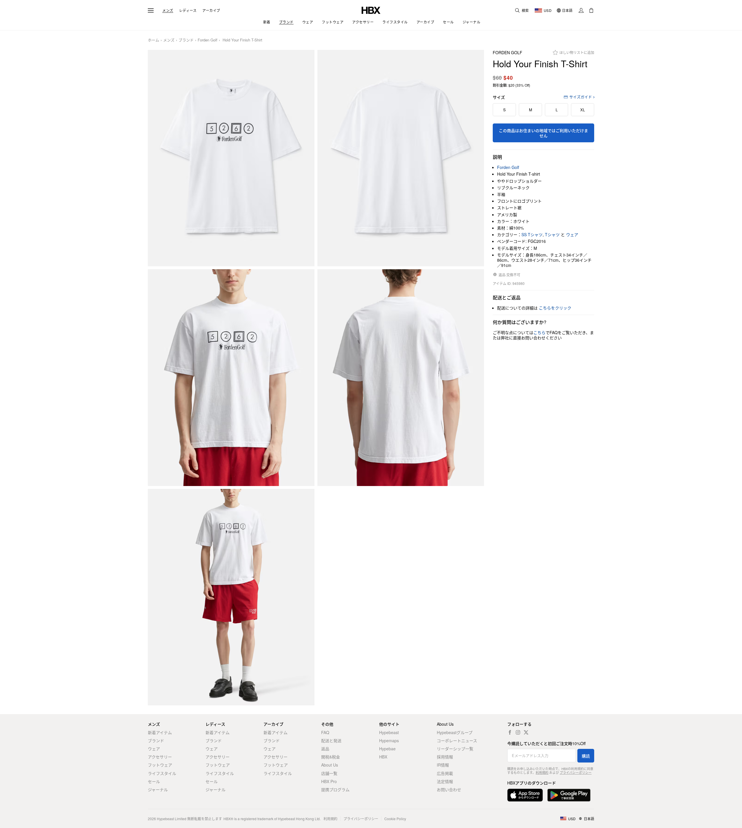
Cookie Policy (395, 818)
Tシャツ (552, 234)
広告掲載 (445, 773)
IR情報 (443, 764)
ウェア (572, 234)
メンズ (167, 10)
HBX (383, 756)
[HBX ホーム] (371, 9)
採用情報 (445, 756)
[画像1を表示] (231, 158)
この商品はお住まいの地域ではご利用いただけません (543, 133)
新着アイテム (160, 732)
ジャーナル (158, 789)
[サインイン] (581, 10)
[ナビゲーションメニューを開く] (151, 10)
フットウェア (160, 764)
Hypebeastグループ (454, 732)
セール (154, 781)
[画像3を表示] (231, 377)
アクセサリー (160, 756)
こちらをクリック (555, 308)
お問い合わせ (449, 789)
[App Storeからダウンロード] (525, 795)
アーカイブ (211, 10)
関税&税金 (330, 756)
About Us (329, 764)
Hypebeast (389, 732)
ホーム (153, 40)
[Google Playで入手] (569, 795)
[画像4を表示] (400, 377)
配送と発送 (331, 740)
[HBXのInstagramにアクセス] (518, 732)
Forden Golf (207, 40)
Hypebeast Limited (171, 818)
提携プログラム (335, 789)
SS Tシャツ (532, 234)
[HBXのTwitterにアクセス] (526, 732)
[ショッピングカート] (591, 10)
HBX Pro (329, 781)
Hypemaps (389, 740)
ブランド (186, 40)
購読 (586, 756)
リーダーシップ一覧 (455, 748)
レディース (188, 10)
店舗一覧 (329, 773)
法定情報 (445, 781)
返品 (325, 748)
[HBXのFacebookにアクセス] (509, 732)
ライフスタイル (162, 773)
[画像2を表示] (400, 158)
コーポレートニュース (457, 740)
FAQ (325, 732)
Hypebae (387, 748)
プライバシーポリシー (576, 772)
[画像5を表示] (231, 597)
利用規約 (542, 772)
